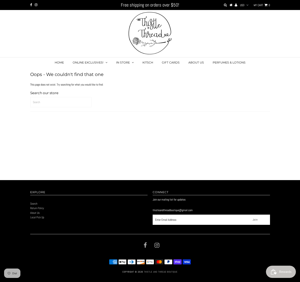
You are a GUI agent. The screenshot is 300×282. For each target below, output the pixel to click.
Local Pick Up (37, 217)
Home (59, 62)
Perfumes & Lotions (229, 62)
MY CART (262, 5)
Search (33, 203)
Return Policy (37, 208)
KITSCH (147, 62)
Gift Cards (171, 62)
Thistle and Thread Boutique (161, 271)
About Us (196, 62)
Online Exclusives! (88, 62)
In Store (123, 62)
